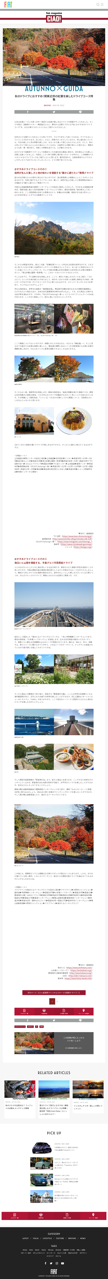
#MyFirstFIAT (73, 1253)
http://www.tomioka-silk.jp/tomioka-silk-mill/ (72, 538)
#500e (25, 1250)
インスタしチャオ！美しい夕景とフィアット (88, 1107)
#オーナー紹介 (26, 1253)
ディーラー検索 (93, 1218)
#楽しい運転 (81, 1250)
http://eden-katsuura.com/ (80, 975)
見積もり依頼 (67, 1218)
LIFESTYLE (47, 1238)
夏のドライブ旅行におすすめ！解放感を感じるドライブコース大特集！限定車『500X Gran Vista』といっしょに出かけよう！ (54, 1109)
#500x (44, 1250)
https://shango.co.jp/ (83, 547)
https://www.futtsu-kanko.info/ (78, 978)
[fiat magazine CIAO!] (8, 4)
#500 (31, 1250)
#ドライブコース (20, 1026)
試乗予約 (40, 1218)
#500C (37, 1250)
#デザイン (83, 1253)
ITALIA (36, 1238)
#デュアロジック (39, 1253)
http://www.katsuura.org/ (81, 973)
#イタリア (50, 1256)
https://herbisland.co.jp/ (81, 970)
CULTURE (60, 1238)
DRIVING (72, 1238)
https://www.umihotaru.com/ (79, 967)
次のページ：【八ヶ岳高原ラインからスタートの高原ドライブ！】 (54, 992)
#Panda (50, 1250)
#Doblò (58, 1250)
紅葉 (41, 1026)
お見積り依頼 (64, 1013)
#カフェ (58, 1256)
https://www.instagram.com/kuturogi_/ (75, 541)
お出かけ (30, 1026)
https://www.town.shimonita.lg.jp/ (77, 536)
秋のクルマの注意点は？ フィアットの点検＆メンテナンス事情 (19, 1106)
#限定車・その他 (69, 1250)
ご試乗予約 (44, 1013)
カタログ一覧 (24, 1013)
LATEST (25, 1238)
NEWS (83, 1238)
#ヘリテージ (51, 1253)
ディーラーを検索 (84, 1013)
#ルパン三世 (61, 1253)
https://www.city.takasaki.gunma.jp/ (76, 544)
